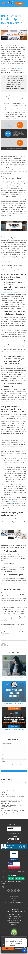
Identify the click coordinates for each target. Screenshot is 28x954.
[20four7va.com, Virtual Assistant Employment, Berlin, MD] (14, 847)
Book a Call (19, 3)
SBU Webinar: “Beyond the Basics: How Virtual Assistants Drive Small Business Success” (14, 729)
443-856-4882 (16, 918)
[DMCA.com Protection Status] (14, 932)
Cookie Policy (14, 900)
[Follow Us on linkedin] (8, 890)
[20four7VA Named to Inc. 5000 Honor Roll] (14, 691)
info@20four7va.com (14, 922)
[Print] (8, 27)
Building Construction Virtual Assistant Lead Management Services (11, 806)
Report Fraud (14, 924)
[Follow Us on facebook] (3, 887)
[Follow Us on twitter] (18, 890)
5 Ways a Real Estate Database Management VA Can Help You (14, 677)
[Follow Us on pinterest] (15, 890)
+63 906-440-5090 (16, 920)
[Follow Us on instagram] (12, 890)
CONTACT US (14, 907)
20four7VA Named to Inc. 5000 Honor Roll (14, 703)
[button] (25, 938)
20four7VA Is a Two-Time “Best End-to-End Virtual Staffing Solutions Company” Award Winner (12, 811)
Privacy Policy (14, 898)
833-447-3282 (18, 916)
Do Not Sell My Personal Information (14, 902)
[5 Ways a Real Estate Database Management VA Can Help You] (14, 665)
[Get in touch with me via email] (7, 645)
